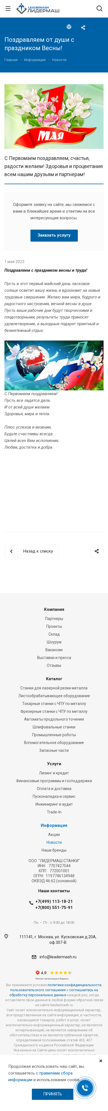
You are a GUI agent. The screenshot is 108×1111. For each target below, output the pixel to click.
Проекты (54, 626)
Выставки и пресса (54, 657)
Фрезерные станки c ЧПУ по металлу (54, 711)
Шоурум (54, 642)
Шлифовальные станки (54, 727)
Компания (54, 609)
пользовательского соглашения (38, 990)
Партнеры (54, 618)
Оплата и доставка (54, 788)
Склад (54, 634)
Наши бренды (54, 850)
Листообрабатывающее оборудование (54, 696)
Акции (54, 834)
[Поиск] (99, 9)
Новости (54, 842)
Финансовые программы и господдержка (54, 781)
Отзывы (54, 665)
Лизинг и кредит (54, 773)
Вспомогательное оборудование (54, 742)
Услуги (54, 763)
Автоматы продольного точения (54, 719)
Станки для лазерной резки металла (54, 688)
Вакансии (54, 650)
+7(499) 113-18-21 (54, 901)
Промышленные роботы (54, 735)
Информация (54, 825)
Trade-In (54, 812)
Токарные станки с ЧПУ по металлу (54, 703)
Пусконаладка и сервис (54, 796)
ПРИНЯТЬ (52, 1094)
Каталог (54, 678)
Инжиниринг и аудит (54, 804)
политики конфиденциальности (74, 985)
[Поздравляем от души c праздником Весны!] (54, 87)
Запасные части (54, 750)
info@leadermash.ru (58, 956)
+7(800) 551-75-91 (54, 907)
